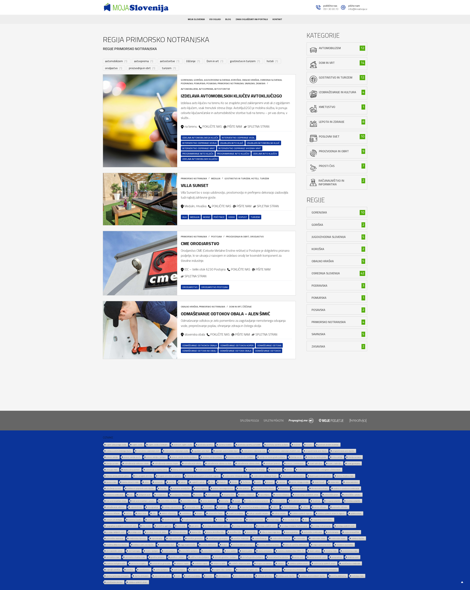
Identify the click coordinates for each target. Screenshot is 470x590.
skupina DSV (229, 494)
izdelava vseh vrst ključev (143, 544)
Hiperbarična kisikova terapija (230, 469)
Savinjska (250, 83)
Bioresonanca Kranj (319, 488)
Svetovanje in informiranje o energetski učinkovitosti (319, 469)
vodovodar (300, 538)
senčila (171, 482)
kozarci (309, 444)
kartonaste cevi (193, 507)
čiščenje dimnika (179, 532)
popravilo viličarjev (339, 507)
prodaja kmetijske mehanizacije (294, 526)
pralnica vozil (353, 557)
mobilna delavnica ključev (116, 544)
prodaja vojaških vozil (267, 526)
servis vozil (298, 557)
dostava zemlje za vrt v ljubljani (240, 457)
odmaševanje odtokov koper (237, 345)
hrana (220, 519)
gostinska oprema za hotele (249, 444)
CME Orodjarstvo (200, 243)
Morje (206, 217)
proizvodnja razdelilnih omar (306, 494)
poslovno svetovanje (114, 494)
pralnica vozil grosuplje (115, 563)
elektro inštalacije (247, 494)
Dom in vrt (213, 61)
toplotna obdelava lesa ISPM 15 (291, 551)
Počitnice (219, 217)
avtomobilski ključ (167, 544)
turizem (166, 68)
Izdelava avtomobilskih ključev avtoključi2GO (231, 96)
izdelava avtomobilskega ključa (200, 138)
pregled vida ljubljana (199, 569)
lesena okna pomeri (131, 469)
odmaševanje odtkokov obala (199, 345)
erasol (224, 544)
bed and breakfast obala (116, 501)
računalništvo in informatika (331, 182)
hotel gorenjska (353, 463)
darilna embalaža (142, 576)
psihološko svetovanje (313, 532)
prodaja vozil (135, 532)
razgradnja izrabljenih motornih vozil (121, 526)
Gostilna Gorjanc (171, 519)
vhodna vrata (331, 551)
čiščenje (191, 61)
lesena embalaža (265, 551)
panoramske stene (162, 576)
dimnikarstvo (223, 576)
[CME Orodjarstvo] (140, 263)
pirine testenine (209, 501)
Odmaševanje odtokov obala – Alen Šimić (225, 314)
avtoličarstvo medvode (350, 563)
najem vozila (137, 444)
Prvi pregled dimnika (143, 476)
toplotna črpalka (134, 519)
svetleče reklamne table (240, 563)
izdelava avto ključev (265, 153)
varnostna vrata (112, 557)
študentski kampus (299, 501)
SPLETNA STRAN (258, 126)
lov (306, 519)
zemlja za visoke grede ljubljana (272, 457)
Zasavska (260, 83)
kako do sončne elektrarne (296, 544)
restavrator (334, 482)
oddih (231, 217)
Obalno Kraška (250, 80)
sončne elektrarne (208, 544)
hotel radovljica (316, 463)
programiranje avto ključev (233, 153)
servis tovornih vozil (317, 557)
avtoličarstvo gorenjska (218, 538)
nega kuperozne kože (322, 544)
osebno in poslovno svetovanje (346, 488)
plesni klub (142, 513)
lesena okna (275, 469)
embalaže (209, 507)
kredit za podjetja (193, 576)
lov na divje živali (292, 519)
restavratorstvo (351, 482)
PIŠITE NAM (234, 126)
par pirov (195, 526)
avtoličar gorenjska (195, 538)
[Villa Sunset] (140, 199)
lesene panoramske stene (320, 476)
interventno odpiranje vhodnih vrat (239, 148)
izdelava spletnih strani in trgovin (331, 513)
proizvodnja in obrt (140, 68)
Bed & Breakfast (290, 507)
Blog (228, 19)
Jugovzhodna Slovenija (217, 80)
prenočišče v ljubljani (211, 551)
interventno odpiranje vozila (199, 143)
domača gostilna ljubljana (252, 557)
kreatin (199, 513)
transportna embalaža (295, 569)
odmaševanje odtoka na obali (199, 351)
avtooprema (141, 61)
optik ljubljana (179, 569)
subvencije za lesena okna (156, 469)
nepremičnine (136, 507)
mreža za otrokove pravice (257, 501)
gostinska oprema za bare (277, 444)
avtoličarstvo (144, 569)
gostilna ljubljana (157, 557)
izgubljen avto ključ (231, 143)
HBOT (275, 507)
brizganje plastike (333, 501)
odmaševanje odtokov (268, 351)
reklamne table (219, 563)
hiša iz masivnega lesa (271, 532)
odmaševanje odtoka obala (235, 351)
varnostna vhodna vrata (135, 557)
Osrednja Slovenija (271, 80)
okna (146, 482)
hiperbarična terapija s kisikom (254, 507)
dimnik (289, 469)
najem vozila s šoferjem (158, 444)
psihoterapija (333, 532)
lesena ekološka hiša (215, 532)
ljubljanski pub (144, 494)
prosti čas (327, 166)
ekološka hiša (235, 532)
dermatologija (134, 551)
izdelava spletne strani (299, 563)
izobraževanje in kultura (337, 92)
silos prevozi (244, 488)
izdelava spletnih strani (138, 582)
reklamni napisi (182, 563)
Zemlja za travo (354, 457)
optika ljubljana (162, 569)
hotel (178, 576)
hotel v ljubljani (152, 551)
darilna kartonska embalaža (117, 576)
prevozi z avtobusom (295, 463)
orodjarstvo (190, 287)
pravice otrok (279, 501)
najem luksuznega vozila (116, 444)
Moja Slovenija (196, 19)
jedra (234, 507)
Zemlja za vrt (296, 457)
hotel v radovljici (334, 463)
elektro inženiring (169, 513)
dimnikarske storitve (243, 576)
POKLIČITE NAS (212, 126)
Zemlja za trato (112, 463)
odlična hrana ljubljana (199, 557)
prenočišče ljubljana (189, 551)
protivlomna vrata (350, 551)
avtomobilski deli (235, 519)
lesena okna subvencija (182, 469)
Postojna (216, 236)
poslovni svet (329, 136)
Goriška (198, 80)
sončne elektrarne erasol (243, 544)
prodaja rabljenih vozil (115, 532)
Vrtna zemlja (337, 457)
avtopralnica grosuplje (161, 563)
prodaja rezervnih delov (156, 532)
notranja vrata (357, 576)
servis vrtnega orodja (299, 482)
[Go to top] (462, 582)
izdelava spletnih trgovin (302, 513)
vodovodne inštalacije (281, 538)
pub (131, 494)
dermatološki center (114, 551)
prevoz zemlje (112, 457)
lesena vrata (111, 482)
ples (154, 513)
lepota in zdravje (331, 121)
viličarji (305, 507)
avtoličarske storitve (114, 582)
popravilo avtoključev (181, 488)
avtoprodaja (274, 519)
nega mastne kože (187, 544)
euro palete (231, 551)
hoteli (270, 61)
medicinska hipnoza (137, 538)
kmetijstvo (327, 107)
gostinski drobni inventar (328, 444)
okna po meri (111, 469)
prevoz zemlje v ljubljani (156, 457)
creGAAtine (186, 513)
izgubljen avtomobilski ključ (263, 143)
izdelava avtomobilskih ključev (199, 159)
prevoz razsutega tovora (223, 488)
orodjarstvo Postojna (214, 287)
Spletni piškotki (273, 420)
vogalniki (222, 507)
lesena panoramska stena (293, 476)
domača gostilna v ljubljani (225, 557)
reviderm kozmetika (345, 544)
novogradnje (153, 507)
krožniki (297, 444)
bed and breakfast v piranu (143, 501)
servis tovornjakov (138, 563)
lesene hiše (251, 532)
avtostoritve (167, 61)
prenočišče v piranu (352, 494)
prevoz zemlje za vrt (132, 457)
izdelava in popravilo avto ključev (140, 488)
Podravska (187, 83)
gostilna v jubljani (177, 557)
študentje (316, 501)
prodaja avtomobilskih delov (216, 526)
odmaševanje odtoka (269, 345)
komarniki (159, 482)
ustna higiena (201, 488)
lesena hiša (196, 532)
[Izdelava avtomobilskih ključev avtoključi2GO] (140, 120)
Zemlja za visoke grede (317, 457)
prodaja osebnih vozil (345, 526)
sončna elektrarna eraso (269, 544)
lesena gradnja (292, 532)
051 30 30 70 (330, 9)
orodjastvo (111, 68)
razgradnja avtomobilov (322, 519)
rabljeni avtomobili (255, 519)
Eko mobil (146, 526)
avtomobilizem (114, 61)
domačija (224, 501)
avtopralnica (337, 557)
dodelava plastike (353, 501)
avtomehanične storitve (278, 557)
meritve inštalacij (282, 494)
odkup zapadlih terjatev (258, 513)
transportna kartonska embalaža (323, 569)
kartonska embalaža (272, 569)
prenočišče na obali (168, 501)
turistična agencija (164, 526)
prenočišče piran (331, 494)
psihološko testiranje (114, 538)
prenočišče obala (189, 501)
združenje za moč (113, 488)
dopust (242, 217)
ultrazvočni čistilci (215, 513)
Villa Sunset (194, 185)
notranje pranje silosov (264, 488)
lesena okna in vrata (130, 482)
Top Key (163, 488)
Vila (184, 217)
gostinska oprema (205, 444)
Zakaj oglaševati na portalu (252, 19)
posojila (198, 494)
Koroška (236, 80)
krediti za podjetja (236, 513)
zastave (281, 563)
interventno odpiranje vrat (198, 148)
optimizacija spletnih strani (324, 563)
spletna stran (356, 513)
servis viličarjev (320, 507)
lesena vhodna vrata (345, 476)
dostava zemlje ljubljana (212, 457)
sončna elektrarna (338, 576)
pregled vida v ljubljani (223, 569)
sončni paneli (152, 519)
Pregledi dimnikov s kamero (169, 476)
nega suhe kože (174, 538)
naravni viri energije (114, 519)
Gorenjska (187, 80)
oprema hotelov (225, 444)
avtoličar (129, 569)
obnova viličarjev (113, 513)
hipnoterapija (157, 538)
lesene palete (247, 551)
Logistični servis (197, 482)
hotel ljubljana (169, 551)
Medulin (215, 178)
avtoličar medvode (240, 538)
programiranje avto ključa (197, 153)
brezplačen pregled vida (248, 569)
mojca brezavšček (351, 532)
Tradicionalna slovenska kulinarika (198, 519)
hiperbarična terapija (256, 469)
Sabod (182, 482)
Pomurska (199, 83)
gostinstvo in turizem (243, 61)
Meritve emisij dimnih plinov (117, 476)
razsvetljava (264, 494)
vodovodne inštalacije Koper (265, 476)
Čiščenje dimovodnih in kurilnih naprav (203, 476)
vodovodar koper (338, 538)
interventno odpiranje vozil (238, 138)
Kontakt (277, 19)
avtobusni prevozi (272, 463)
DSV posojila (213, 494)
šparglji (237, 501)
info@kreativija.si (357, 9)
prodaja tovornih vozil (243, 526)
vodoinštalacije (260, 538)
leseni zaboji (315, 551)
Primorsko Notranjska (231, 83)
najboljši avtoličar (113, 569)
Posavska (211, 83)
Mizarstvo (284, 488)
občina (128, 513)
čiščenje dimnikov (265, 576)
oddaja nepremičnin (172, 507)
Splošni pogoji (249, 420)
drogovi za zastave (264, 563)
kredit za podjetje (205, 469)
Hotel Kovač (319, 482)
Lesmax (282, 482)
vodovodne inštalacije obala (236, 476)
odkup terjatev (280, 513)
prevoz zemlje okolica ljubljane (184, 457)
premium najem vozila (183, 444)
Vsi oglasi (215, 19)
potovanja (181, 526)
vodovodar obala (318, 538)
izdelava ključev (358, 538)
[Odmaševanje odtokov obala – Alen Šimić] (140, 330)
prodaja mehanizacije (321, 526)
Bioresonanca (299, 488)
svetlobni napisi (201, 563)
